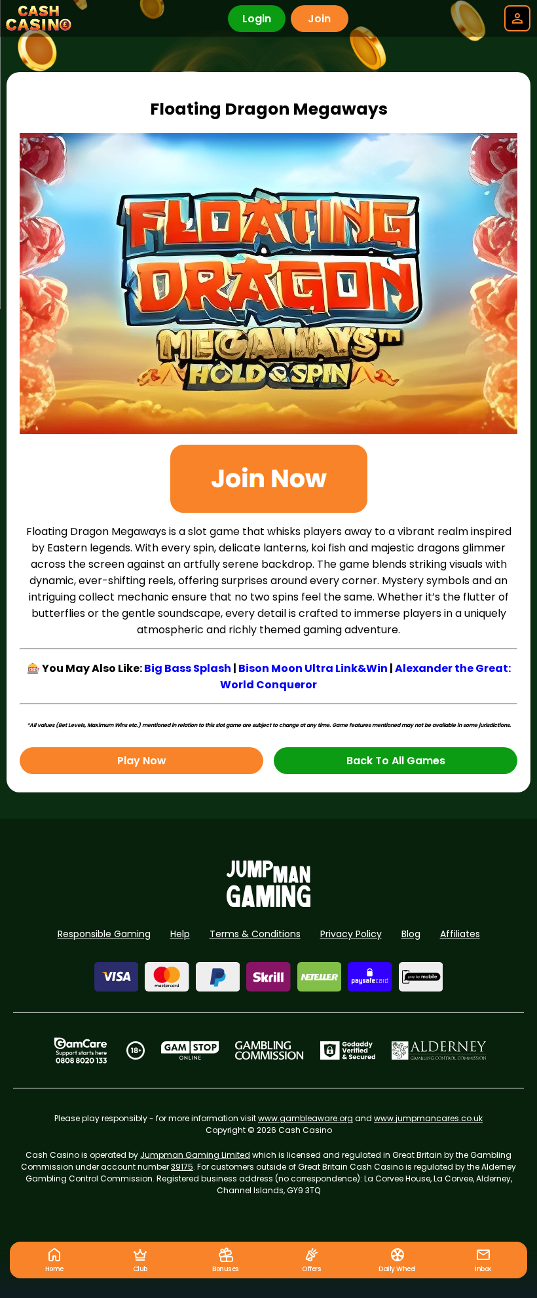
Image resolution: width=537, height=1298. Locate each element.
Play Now (141, 760)
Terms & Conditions (255, 933)
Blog (410, 933)
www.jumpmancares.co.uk (428, 1118)
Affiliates (460, 933)
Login (256, 18)
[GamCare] (80, 1050)
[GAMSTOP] (190, 1050)
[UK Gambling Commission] (269, 1050)
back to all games (395, 760)
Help (180, 933)
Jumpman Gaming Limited (195, 1154)
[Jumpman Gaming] (268, 903)
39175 (182, 1166)
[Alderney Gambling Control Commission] (439, 1050)
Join (319, 18)
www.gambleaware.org (305, 1118)
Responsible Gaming (104, 933)
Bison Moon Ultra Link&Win (313, 668)
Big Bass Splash (187, 668)
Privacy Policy (351, 933)
